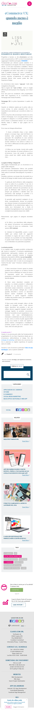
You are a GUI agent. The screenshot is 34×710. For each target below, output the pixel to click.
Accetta (8, 707)
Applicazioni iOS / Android (13, 390)
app (15, 553)
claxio (23, 568)
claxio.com (19, 562)
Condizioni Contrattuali (17, 640)
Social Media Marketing (12, 396)
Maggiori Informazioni (18, 707)
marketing (23, 559)
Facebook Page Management (17, 692)
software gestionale (11, 568)
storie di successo (10, 559)
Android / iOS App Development (17, 688)
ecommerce (8, 553)
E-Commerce (8, 394)
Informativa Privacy (12, 642)
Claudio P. (9, 354)
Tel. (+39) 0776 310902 (17, 649)
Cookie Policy (23, 642)
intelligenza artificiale (12, 565)
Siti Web (6, 392)
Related (17, 418)
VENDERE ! (24, 61)
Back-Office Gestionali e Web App (15, 399)
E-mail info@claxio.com (17, 651)
